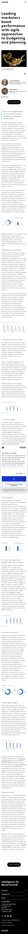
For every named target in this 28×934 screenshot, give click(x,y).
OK (14, 478)
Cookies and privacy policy (8, 925)
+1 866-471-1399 (6, 911)
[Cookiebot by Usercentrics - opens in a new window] (19, 448)
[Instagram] (2, 916)
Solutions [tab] (4, 890)
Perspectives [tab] (5, 894)
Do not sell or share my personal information (14, 484)
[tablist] (14, 905)
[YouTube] (8, 916)
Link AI (3, 770)
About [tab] (3, 898)
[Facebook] (5, 916)
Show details (19, 473)
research (12, 592)
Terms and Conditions (7, 922)
